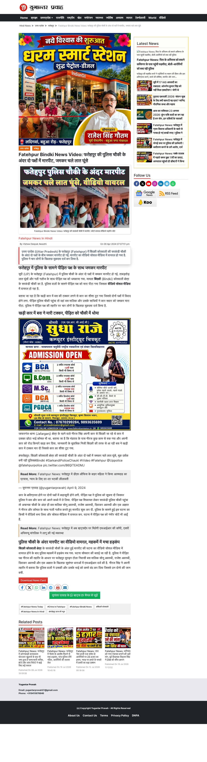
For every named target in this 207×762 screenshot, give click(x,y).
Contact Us (90, 715)
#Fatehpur (98, 460)
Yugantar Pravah (100, 708)
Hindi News (25, 25)
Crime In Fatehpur (57, 607)
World (152, 17)
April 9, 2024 (76, 488)
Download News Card (33, 580)
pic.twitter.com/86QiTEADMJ (64, 465)
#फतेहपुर (24, 455)
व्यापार (129, 17)
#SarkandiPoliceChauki (62, 460)
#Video (85, 460)
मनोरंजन (88, 17)
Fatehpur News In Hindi (33, 611)
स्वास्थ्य (99, 17)
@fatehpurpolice (30, 465)
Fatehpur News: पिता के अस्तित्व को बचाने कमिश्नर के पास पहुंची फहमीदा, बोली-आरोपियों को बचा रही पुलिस (161, 64)
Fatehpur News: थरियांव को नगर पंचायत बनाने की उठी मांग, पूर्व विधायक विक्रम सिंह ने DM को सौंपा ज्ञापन (117, 655)
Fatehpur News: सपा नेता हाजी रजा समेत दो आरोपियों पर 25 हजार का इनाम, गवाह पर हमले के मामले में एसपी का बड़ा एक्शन (88, 657)
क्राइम (34, 17)
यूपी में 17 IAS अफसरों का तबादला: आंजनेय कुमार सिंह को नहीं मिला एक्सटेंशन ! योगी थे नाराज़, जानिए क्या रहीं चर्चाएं (167, 86)
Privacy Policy (120, 715)
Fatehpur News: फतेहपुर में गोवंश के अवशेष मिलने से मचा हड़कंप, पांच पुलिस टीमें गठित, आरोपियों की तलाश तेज (60, 657)
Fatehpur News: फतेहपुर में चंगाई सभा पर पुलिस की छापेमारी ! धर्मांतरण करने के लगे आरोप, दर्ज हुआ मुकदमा (168, 143)
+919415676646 (35, 693)
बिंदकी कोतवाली (103, 607)
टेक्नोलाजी (140, 17)
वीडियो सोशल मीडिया (119, 284)
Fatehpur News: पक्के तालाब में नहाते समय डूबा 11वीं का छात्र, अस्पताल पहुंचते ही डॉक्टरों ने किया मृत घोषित (168, 157)
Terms (104, 715)
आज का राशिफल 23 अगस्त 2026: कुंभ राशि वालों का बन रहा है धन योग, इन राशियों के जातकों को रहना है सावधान (168, 114)
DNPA (135, 715)
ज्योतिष (109, 17)
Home (24, 17)
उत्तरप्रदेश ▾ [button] (46, 17)
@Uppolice (115, 460)
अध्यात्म (119, 17)
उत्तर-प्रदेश (39, 25)
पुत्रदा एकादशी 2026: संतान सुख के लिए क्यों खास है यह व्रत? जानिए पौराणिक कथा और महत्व (169, 100)
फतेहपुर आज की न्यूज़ (57, 611)
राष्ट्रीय (70, 17)
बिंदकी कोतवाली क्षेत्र (30, 548)
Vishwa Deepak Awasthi (35, 244)
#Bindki (39, 460)
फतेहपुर (51, 25)
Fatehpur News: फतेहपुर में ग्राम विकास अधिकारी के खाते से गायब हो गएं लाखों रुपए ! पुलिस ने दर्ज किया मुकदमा (168, 129)
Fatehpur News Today (32, 607)
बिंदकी (97, 279)
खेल (79, 17)
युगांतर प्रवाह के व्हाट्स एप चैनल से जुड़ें (75, 595)
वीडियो (162, 17)
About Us (74, 715)
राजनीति (60, 17)
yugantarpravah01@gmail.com (41, 690)
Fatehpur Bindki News (81, 607)
